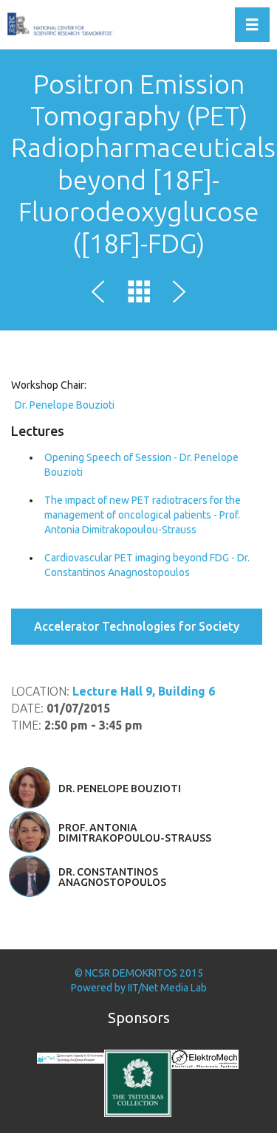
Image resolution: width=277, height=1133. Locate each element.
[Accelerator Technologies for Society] (101, 294)
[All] (139, 294)
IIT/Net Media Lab (167, 988)
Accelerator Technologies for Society (136, 626)
